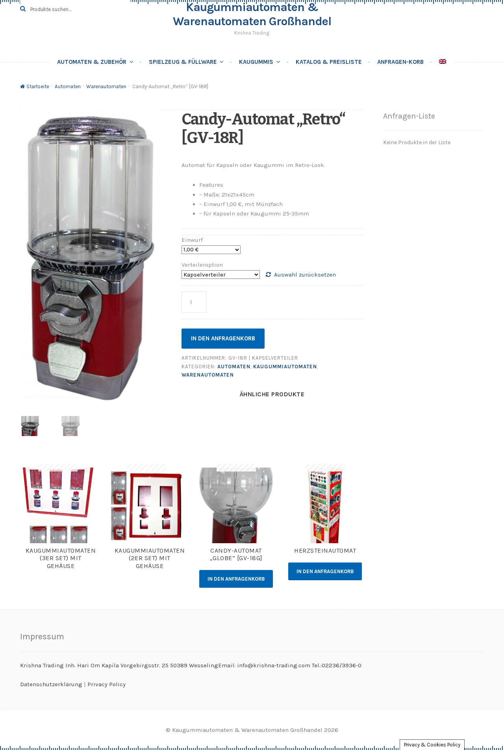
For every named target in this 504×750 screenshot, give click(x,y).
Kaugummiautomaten (285, 366)
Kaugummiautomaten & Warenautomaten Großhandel (252, 14)
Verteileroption (202, 264)
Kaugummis (256, 61)
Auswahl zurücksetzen (305, 274)
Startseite (37, 86)
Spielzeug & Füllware (183, 61)
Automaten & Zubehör (91, 61)
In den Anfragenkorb (223, 338)
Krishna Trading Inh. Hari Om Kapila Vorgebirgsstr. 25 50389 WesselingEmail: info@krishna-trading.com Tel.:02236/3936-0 (190, 665)
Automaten (68, 86)
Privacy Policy (106, 684)
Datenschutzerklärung (51, 684)
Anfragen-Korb (400, 61)
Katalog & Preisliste (329, 61)
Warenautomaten (106, 86)
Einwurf (192, 239)
